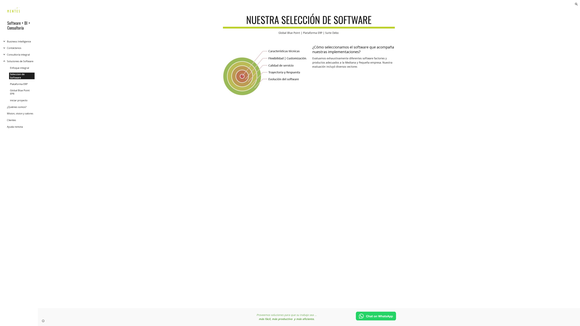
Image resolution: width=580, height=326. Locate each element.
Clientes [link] (11, 120)
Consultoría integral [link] (18, 54)
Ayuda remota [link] (15, 126)
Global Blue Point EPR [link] (20, 92)
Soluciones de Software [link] (20, 61)
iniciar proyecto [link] (18, 100)
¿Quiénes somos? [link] (17, 107)
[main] (309, 24)
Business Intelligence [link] (19, 41)
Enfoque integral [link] (19, 68)
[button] (576, 4)
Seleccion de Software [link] (17, 76)
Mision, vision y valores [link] (20, 113)
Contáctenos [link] (14, 48)
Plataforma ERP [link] (19, 84)
